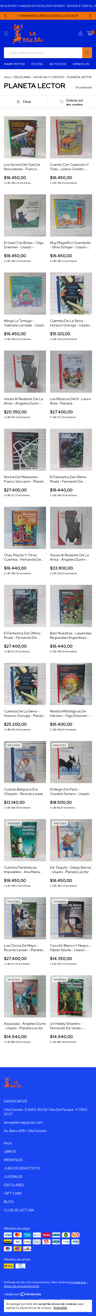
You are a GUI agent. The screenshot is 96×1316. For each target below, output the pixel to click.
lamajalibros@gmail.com (23, 1122)
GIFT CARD (13, 1193)
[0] (89, 34)
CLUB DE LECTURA (19, 1210)
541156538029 (15, 1101)
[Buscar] (87, 52)
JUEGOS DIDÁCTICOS (22, 1168)
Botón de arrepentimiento (21, 1286)
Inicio (7, 77)
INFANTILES (81, 64)
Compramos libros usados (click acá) (48, 16)
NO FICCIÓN (57, 64)
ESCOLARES (22, 77)
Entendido (60, 1308)
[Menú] (6, 33)
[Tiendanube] (23, 1295)
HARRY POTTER (14, 64)
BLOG (9, 1201)
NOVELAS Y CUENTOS (49, 77)
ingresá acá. (78, 1282)
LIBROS (10, 1151)
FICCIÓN (37, 64)
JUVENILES (13, 1176)
